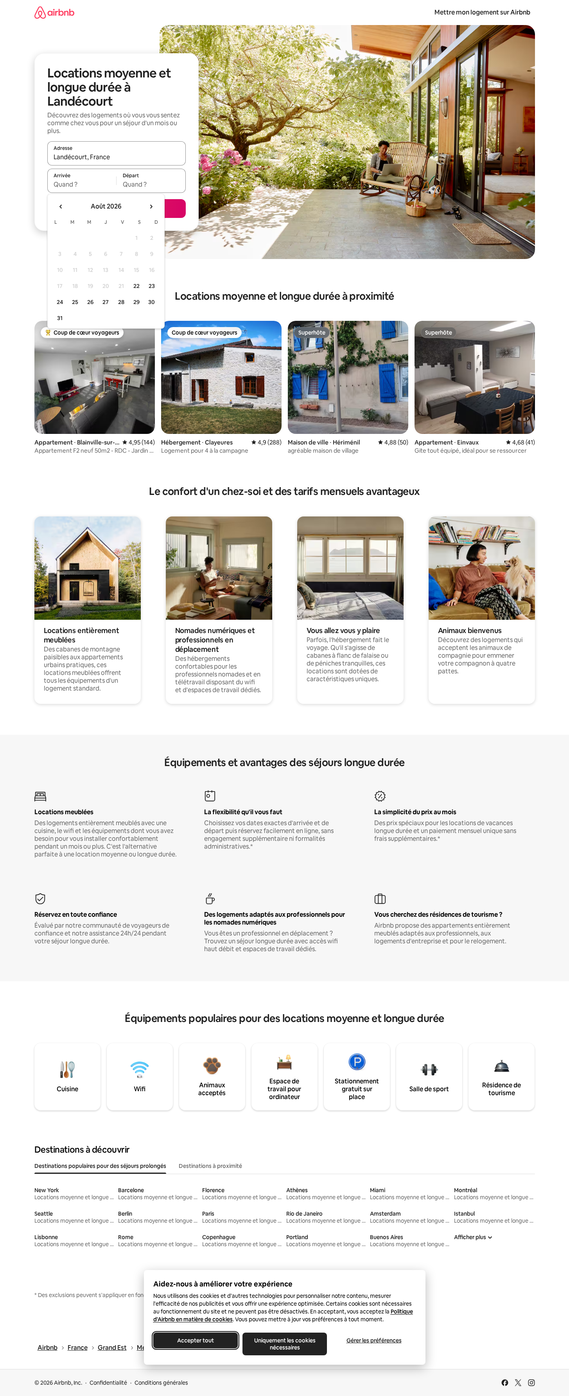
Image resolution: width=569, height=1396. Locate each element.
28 (121, 302)
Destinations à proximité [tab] (210, 1165)
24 (60, 302)
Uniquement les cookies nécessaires (284, 1344)
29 (136, 302)
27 (105, 302)
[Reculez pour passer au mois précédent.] (61, 206)
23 (152, 286)
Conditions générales (161, 1382)
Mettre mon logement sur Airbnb (482, 12)
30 (151, 302)
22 (136, 286)
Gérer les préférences (373, 1340)
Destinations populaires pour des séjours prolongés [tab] (100, 1165)
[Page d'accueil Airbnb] (54, 12)
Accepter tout (195, 1340)
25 (75, 302)
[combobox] (116, 157)
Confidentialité (108, 1382)
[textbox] (82, 184)
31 (60, 318)
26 (90, 302)
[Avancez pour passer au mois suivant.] (151, 206)
